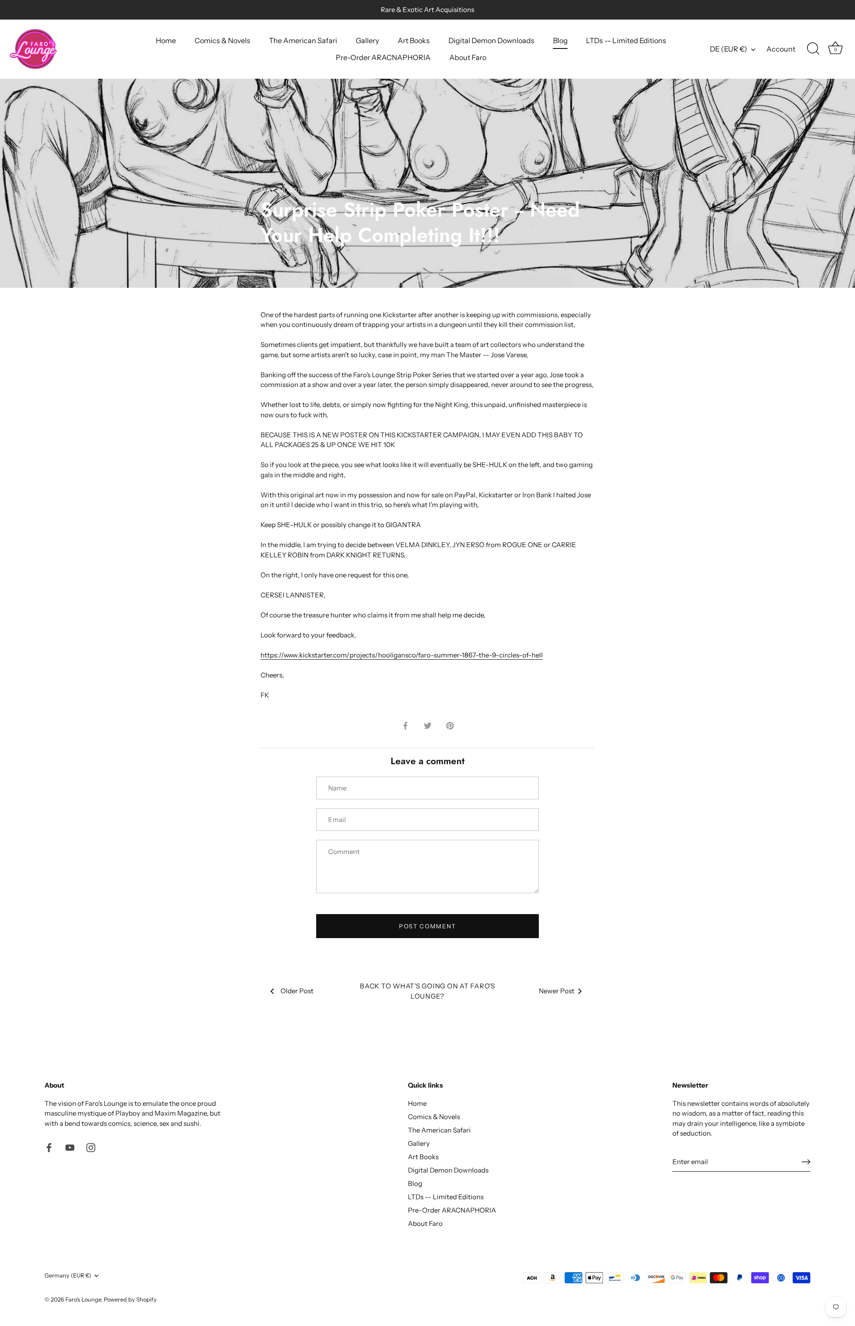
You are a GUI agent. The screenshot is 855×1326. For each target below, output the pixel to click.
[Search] (813, 49)
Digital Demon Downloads (491, 40)
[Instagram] (90, 1146)
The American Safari (303, 40)
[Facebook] (49, 1146)
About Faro (467, 57)
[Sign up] (806, 1161)
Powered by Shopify (130, 1299)
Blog (560, 40)
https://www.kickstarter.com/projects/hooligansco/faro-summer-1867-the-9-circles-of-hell (402, 655)
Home (166, 40)
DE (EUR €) (728, 48)
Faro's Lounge (83, 1299)
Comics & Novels (222, 40)
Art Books (414, 40)
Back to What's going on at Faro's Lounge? (427, 991)
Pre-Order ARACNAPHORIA (383, 57)
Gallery (367, 40)
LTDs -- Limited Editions (626, 40)
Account (780, 48)
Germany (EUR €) (68, 1275)
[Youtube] (69, 1146)
